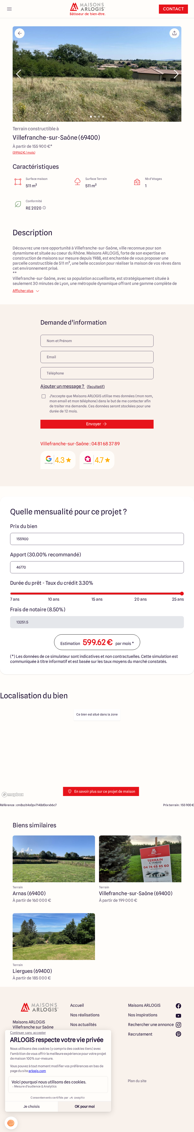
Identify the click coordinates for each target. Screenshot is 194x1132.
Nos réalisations (85, 1015)
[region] (97, 753)
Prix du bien (23, 526)
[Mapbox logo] (13, 795)
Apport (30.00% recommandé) (45, 555)
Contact (173, 9)
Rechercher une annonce (151, 1024)
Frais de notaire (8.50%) (37, 609)
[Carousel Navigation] (97, 74)
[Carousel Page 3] (99, 117)
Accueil (77, 1005)
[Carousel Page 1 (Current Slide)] (91, 117)
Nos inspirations (142, 1015)
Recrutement (140, 1034)
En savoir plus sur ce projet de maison (104, 791)
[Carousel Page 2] (95, 117)
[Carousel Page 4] (103, 117)
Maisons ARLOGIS (144, 1005)
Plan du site (137, 1081)
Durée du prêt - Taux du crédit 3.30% (51, 583)
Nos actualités (83, 1024)
